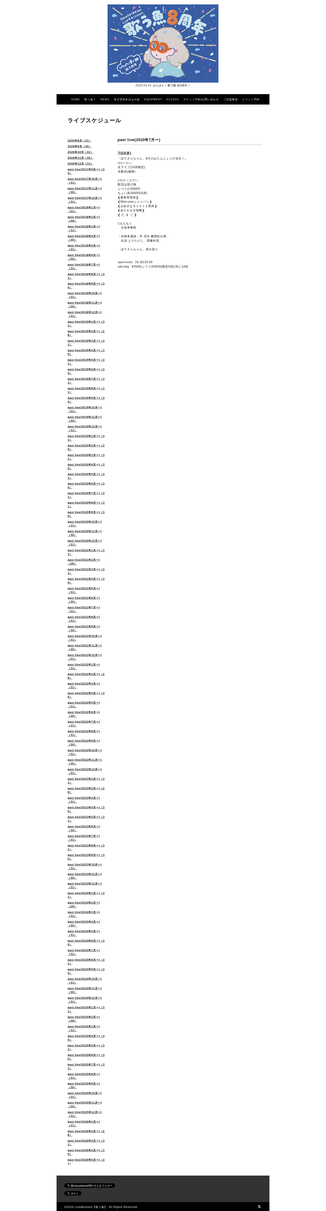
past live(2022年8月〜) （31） (84, 733)
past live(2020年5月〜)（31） (86, 476)
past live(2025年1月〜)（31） (86, 1009)
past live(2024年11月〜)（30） (85, 990)
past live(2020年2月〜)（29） (86, 447)
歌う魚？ (90, 99)
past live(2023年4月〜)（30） (86, 809)
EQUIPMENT (153, 99)
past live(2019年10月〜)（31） (85, 409)
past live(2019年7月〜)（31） (86, 380)
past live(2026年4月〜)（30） (86, 1152)
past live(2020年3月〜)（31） (86, 457)
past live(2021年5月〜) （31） (84, 590)
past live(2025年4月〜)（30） (86, 1037)
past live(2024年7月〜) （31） (84, 952)
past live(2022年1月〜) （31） (84, 666)
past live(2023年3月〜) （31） (84, 799)
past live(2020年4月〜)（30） (86, 466)
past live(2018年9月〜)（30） (86, 285)
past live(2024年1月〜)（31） (86, 895)
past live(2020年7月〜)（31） (86, 495)
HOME (75, 99)
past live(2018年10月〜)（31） (85, 295)
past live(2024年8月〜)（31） (86, 961)
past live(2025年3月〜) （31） (84, 1028)
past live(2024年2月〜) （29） (84, 904)
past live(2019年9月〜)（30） (86, 399)
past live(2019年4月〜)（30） (86, 352)
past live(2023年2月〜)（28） (86, 790)
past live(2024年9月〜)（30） (86, 971)
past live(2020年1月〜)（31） (86, 438)
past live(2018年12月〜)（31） (85, 314)
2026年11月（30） (80, 157)
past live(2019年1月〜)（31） (86, 323)
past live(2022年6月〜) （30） (84, 714)
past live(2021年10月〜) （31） (85, 638)
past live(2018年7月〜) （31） (84, 266)
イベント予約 (250, 99)
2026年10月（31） (80, 152)
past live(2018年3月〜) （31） (84, 228)
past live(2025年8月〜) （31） (84, 1076)
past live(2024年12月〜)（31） (85, 999)
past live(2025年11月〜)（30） (85, 1104)
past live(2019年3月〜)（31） (86, 342)
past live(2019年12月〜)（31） (85, 428)
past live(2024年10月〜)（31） (85, 980)
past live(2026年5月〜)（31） (86, 1161)
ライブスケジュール (127, 99)
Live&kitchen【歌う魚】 (91, 1207)
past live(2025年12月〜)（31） (85, 1114)
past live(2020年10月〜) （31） (85, 523)
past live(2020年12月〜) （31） (85, 542)
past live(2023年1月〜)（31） (86, 780)
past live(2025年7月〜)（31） (86, 1066)
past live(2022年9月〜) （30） (84, 742)
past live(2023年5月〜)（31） (86, 818)
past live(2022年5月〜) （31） (84, 704)
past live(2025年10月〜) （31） (85, 1095)
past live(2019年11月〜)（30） (85, 418)
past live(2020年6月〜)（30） (86, 485)
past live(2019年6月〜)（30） (86, 371)
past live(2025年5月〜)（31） (86, 1047)
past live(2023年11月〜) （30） (85, 876)
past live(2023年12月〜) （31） (85, 885)
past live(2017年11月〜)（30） (85, 190)
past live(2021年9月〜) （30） (84, 628)
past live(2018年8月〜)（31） (86, 276)
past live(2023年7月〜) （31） (84, 838)
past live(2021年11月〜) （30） (85, 647)
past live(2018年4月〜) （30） (84, 238)
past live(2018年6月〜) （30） (84, 257)
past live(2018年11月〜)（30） (85, 304)
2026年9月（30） (80, 146)
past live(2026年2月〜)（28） (86, 1133)
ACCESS (172, 99)
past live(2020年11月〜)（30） (85, 533)
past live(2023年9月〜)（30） (86, 857)
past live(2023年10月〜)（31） (85, 866)
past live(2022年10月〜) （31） (85, 752)
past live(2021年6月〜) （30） (84, 599)
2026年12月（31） (80, 163)
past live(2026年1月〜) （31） (84, 1123)
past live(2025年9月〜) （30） (84, 1085)
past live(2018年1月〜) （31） (84, 209)
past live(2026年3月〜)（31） (86, 1142)
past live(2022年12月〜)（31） (85, 771)
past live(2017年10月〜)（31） (85, 180)
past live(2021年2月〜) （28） (84, 561)
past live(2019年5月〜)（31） (86, 361)
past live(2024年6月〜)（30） (86, 942)
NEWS (104, 99)
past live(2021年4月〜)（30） (86, 580)
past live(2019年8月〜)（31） (86, 390)
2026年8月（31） (80, 140)
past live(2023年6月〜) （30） (84, 828)
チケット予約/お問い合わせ (201, 99)
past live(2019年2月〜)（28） (86, 333)
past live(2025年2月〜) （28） (84, 1018)
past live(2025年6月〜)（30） (86, 1057)
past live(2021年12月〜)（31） (85, 657)
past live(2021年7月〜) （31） (84, 609)
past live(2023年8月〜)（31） (86, 847)
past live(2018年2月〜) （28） (84, 218)
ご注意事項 (230, 99)
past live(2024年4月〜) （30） (84, 923)
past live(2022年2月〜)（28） (86, 676)
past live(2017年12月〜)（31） (85, 199)
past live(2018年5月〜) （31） (84, 247)
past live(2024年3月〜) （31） (84, 914)
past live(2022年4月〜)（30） (86, 695)
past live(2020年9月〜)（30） (86, 514)
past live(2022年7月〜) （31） (84, 723)
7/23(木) (124, 153)
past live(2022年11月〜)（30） (85, 761)
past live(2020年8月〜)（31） (86, 504)
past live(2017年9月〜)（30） (86, 171)
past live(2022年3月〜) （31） (84, 685)
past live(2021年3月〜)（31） (86, 571)
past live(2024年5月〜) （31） (84, 933)
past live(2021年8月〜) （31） (84, 618)
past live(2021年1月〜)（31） (86, 552)
